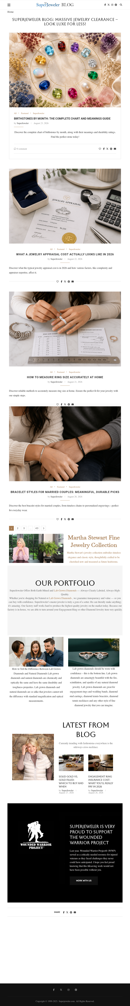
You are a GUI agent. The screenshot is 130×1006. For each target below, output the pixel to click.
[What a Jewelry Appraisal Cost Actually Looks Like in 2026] (65, 206)
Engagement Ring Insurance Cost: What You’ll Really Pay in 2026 (100, 781)
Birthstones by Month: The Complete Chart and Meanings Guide (62, 118)
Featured (25, 113)
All (15, 113)
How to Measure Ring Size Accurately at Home (65, 377)
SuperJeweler (38, 113)
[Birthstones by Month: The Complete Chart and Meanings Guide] (65, 70)
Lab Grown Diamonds (60, 598)
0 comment (22, 148)
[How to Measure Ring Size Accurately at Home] (65, 329)
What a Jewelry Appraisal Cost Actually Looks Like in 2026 (65, 254)
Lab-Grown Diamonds (65, 590)
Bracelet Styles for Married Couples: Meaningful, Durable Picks (65, 492)
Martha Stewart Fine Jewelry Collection (94, 541)
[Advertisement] (65, 953)
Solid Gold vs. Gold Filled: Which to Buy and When (71, 781)
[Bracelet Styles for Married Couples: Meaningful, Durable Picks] (65, 443)
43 (37, 528)
